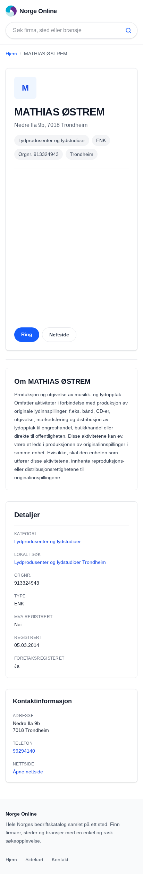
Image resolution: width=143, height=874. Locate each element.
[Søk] (128, 30)
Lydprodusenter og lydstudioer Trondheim (60, 562)
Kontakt (60, 859)
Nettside (59, 334)
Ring (26, 334)
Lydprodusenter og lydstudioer (51, 140)
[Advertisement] (71, 250)
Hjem (11, 53)
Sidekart (34, 859)
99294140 (24, 751)
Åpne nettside (28, 771)
